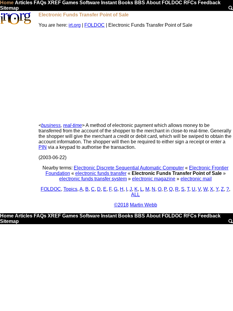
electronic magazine (153, 178)
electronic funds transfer (101, 173)
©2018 (121, 204)
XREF (54, 2)
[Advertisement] (135, 75)
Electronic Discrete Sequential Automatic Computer (129, 167)
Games (70, 2)
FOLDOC (172, 2)
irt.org (75, 25)
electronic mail (196, 178)
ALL (135, 194)
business (51, 125)
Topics (70, 189)
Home (7, 2)
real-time (72, 125)
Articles (23, 2)
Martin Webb (143, 204)
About (153, 2)
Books (125, 2)
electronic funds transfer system (93, 178)
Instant (109, 2)
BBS (139, 2)
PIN (43, 147)
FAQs (40, 2)
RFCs (190, 2)
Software (89, 2)
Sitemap (9, 8)
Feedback (209, 2)
